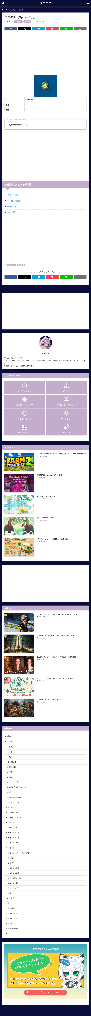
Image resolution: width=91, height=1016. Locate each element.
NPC (9, 757)
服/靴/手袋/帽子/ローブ (17, 787)
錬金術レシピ (13, 918)
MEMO (10, 747)
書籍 (11, 777)
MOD (10, 752)
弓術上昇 (11, 212)
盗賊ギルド (13, 828)
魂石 (9, 933)
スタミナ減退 (13, 195)
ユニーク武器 (13, 883)
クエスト (11, 822)
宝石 (11, 772)
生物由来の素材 (15, 797)
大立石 (11, 898)
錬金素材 (27, 21)
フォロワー (12, 863)
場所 (9, 893)
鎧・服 (10, 923)
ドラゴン (11, 858)
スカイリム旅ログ (14, 843)
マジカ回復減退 (14, 201)
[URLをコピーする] (80, 28)
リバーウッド (13, 888)
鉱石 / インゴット (15, 802)
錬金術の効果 (13, 913)
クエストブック (15, 782)
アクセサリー (13, 812)
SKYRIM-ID (12, 762)
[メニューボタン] (88, 3)
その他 (10, 807)
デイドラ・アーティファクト (19, 853)
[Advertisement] (45, 50)
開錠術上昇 (12, 207)
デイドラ (11, 848)
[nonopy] (45, 3)
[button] (11, 28)
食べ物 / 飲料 (13, 928)
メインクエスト (14, 868)
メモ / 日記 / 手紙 (14, 878)
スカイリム (18, 21)
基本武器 (12, 767)
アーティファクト (14, 817)
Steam (9, 736)
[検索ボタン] (3, 3)
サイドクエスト (14, 833)
